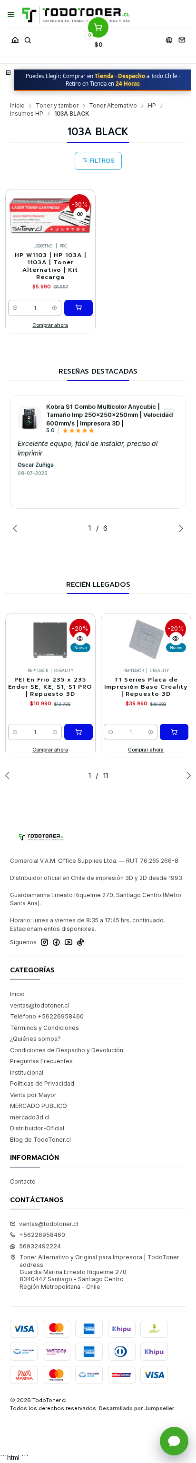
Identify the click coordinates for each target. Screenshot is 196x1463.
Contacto (23, 1181)
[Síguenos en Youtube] (68, 942)
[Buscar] (27, 38)
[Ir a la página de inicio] (76, 15)
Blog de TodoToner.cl (40, 1139)
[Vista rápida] (80, 214)
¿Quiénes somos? (35, 1038)
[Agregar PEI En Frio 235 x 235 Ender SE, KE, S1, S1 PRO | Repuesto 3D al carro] (78, 732)
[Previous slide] (17, 528)
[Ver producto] (29, 418)
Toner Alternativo (113, 106)
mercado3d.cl (29, 1117)
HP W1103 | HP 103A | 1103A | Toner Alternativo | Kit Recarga (50, 266)
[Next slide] (179, 528)
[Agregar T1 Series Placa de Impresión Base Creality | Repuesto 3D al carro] (174, 732)
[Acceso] (169, 38)
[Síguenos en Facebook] (56, 942)
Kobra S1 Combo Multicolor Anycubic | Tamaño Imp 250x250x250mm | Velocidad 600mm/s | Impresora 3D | (109, 415)
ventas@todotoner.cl (39, 1005)
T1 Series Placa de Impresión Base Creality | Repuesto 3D (145, 687)
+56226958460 (42, 1234)
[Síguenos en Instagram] (44, 942)
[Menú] (11, 14)
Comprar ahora (50, 325)
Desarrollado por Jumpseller (136, 1408)
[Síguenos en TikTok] (81, 942)
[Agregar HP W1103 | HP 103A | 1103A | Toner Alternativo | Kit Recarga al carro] (78, 308)
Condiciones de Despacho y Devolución (66, 1050)
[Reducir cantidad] (15, 308)
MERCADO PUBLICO (38, 1105)
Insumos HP (26, 114)
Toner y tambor (57, 106)
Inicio (17, 106)
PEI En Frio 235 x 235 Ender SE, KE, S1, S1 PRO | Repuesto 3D (50, 687)
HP (152, 106)
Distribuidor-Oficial (37, 1128)
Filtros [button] (101, 160)
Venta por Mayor (33, 1094)
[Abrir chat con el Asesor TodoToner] (174, 1441)
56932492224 (40, 1246)
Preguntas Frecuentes (41, 1061)
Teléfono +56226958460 (47, 1016)
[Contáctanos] (182, 38)
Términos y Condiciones (44, 1027)
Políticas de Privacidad (42, 1083)
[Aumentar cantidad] (55, 308)
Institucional (26, 1072)
